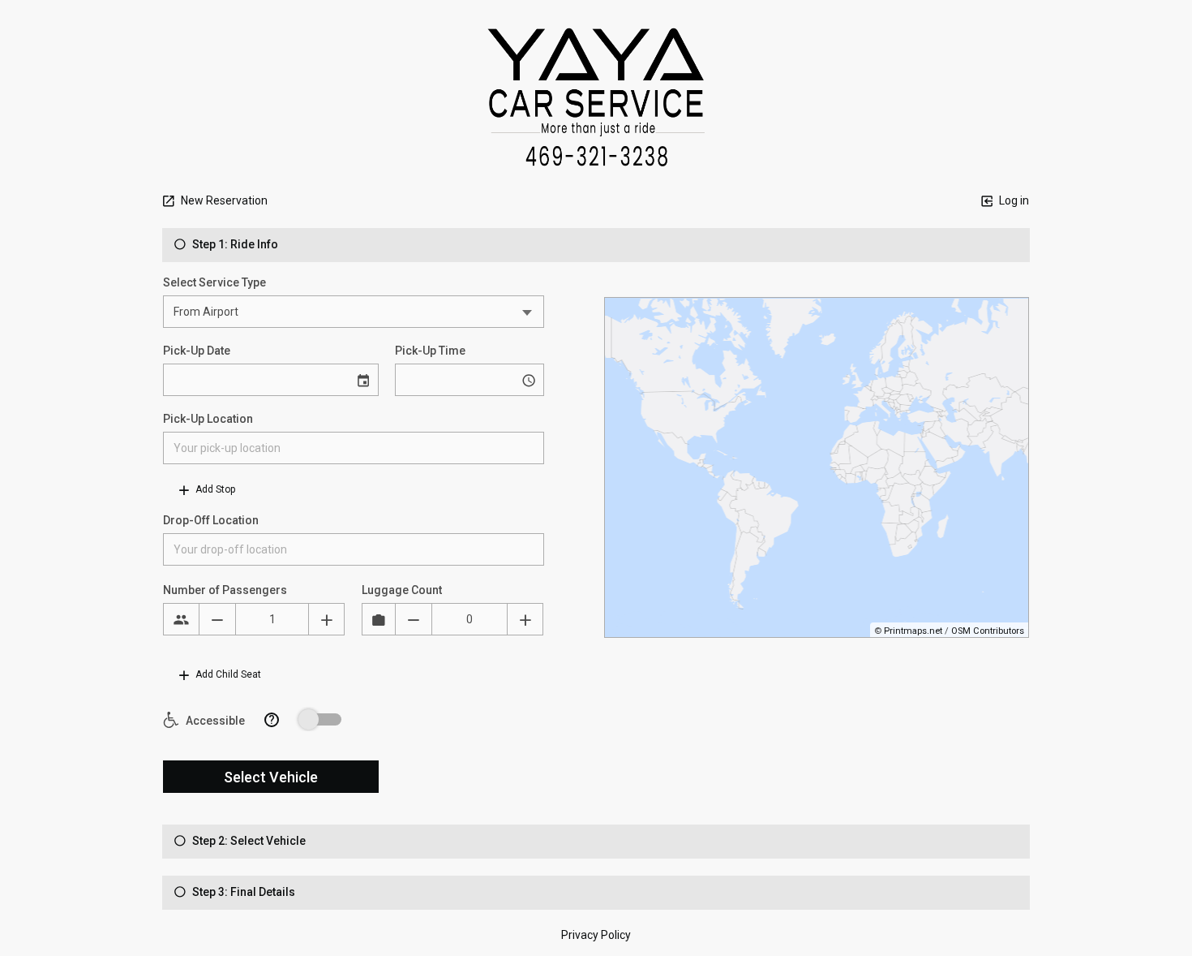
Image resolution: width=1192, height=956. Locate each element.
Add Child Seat (227, 674)
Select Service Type (214, 282)
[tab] (596, 245)
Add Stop (214, 489)
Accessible (214, 720)
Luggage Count (402, 590)
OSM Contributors (987, 631)
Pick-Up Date (196, 350)
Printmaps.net (913, 631)
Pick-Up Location (208, 418)
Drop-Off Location (211, 520)
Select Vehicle (271, 777)
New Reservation (223, 200)
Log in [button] (1013, 200)
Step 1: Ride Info (234, 244)
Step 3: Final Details (242, 891)
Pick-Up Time (430, 350)
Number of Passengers (225, 590)
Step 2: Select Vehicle (248, 840)
